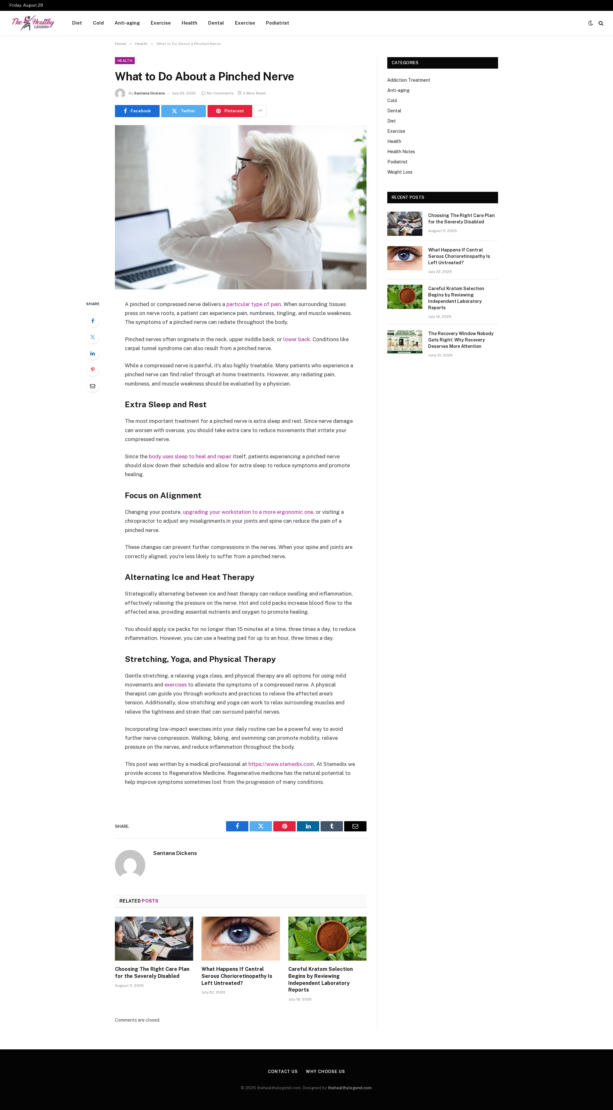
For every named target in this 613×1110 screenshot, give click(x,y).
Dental (216, 23)
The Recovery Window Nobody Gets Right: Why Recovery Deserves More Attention (461, 340)
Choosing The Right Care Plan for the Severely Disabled (152, 972)
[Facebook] (92, 320)
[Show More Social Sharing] (260, 111)
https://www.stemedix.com (281, 764)
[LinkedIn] (92, 353)
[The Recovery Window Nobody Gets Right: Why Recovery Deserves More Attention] (404, 342)
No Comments (220, 93)
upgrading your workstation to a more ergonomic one (248, 512)
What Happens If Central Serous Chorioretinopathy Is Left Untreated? (236, 976)
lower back (296, 339)
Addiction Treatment (408, 80)
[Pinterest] (92, 369)
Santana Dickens (149, 93)
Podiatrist (277, 23)
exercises (175, 684)
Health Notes (401, 151)
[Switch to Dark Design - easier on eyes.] (590, 23)
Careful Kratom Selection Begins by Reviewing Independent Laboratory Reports (320, 979)
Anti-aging (127, 23)
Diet (77, 23)
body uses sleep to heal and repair (190, 456)
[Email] (92, 385)
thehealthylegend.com (350, 1087)
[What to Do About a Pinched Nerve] (241, 207)
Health (189, 23)
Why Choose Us (325, 1071)
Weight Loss (399, 172)
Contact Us (283, 1071)
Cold (98, 23)
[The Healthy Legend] (33, 23)
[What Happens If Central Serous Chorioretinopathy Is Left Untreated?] (240, 939)
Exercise (161, 23)
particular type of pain (253, 304)
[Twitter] (92, 337)
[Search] (600, 23)
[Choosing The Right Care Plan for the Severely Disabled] (154, 939)
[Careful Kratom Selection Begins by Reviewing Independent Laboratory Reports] (327, 939)
